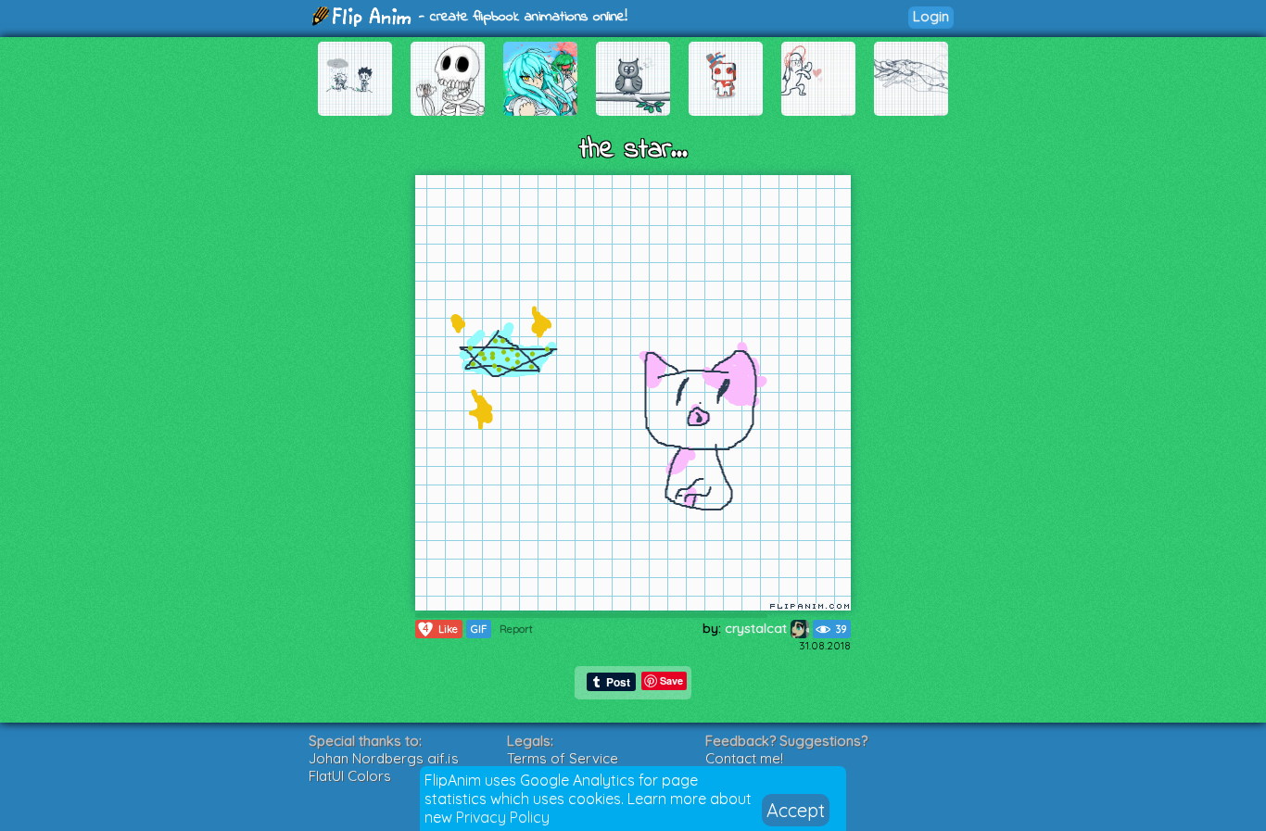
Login (931, 16)
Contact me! (744, 758)
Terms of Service (562, 758)
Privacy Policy (503, 817)
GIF (479, 629)
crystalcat (758, 628)
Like (440, 629)
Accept (795, 810)
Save (671, 680)
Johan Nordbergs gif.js (384, 758)
